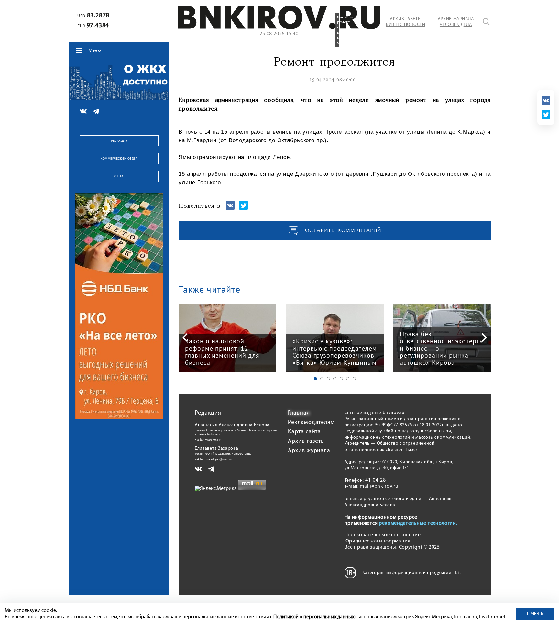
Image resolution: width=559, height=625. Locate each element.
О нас (119, 176)
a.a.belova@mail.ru (209, 440)
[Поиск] (486, 21)
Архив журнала (309, 451)
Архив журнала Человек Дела (456, 22)
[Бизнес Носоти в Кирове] (279, 27)
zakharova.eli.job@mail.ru (214, 459)
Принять (535, 614)
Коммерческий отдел (119, 159)
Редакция (119, 141)
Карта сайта (304, 432)
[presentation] (185, 337)
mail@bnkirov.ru (379, 486)
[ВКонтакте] (546, 100)
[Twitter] (546, 114)
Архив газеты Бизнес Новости (405, 22)
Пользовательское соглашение (383, 535)
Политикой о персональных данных (313, 616)
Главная (299, 413)
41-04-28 (375, 480)
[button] (315, 378)
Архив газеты (306, 441)
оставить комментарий (343, 230)
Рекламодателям (311, 423)
